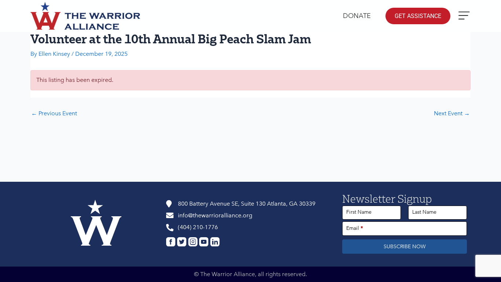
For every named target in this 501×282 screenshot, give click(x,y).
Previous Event (54, 113)
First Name (359, 212)
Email (354, 228)
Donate (357, 16)
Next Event (452, 113)
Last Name (424, 212)
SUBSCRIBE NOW (405, 246)
